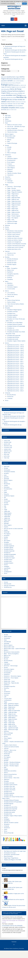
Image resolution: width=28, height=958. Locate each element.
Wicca (6, 400)
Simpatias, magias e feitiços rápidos (16, 341)
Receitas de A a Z (11, 260)
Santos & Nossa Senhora (10, 774)
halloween (16, 85)
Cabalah (9, 156)
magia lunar (7, 518)
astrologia (6, 478)
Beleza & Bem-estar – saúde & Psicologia (14, 648)
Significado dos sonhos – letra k (15, 363)
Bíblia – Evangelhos (12, 268)
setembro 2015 (7, 451)
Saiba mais (18, 3)
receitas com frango (14, 95)
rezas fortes (4, 105)
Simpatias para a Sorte (13, 330)
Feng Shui (7, 177)
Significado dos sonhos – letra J (15, 361)
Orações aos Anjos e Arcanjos (14, 238)
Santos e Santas (11, 302)
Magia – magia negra (9, 722)
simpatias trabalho (8, 563)
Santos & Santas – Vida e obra (11, 777)
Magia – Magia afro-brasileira (14, 192)
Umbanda (7, 393)
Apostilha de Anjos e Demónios (15, 130)
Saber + (7, 281)
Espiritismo (10, 272)
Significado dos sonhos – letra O (15, 370)
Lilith (8, 151)
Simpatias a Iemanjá (12, 311)
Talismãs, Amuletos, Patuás (14, 173)
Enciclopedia (7, 672)
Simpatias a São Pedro (9, 790)
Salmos (7, 291)
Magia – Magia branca (12, 194)
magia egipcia (7, 514)
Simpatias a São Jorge (9, 788)
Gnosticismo (10, 275)
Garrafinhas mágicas (9, 496)
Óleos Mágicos (11, 167)
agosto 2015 (7, 452)
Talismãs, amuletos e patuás (11, 822)
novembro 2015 (8, 447)
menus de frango (16, 89)
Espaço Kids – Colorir (9, 681)
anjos (2, 77)
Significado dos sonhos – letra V (15, 383)
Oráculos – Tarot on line (10, 750)
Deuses (7, 145)
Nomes (7, 227)
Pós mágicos (7, 533)
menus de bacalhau (5, 89)
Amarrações (8, 121)
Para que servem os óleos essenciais (13, 528)
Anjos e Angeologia (12, 128)
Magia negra (7, 520)
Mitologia (6, 523)
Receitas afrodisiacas (12, 259)
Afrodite (9, 147)
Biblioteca (9, 283)
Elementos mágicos (12, 158)
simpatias (4, 108)
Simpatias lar (7, 552)
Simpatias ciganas (11, 317)
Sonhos (7, 343)
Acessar (6, 582)
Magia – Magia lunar (12, 206)
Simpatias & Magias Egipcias (14, 309)
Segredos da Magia (12, 221)
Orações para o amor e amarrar (15, 247)
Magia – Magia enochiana (13, 205)
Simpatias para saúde (12, 339)
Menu (3, 25)
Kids (5, 506)
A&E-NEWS (8, 117)
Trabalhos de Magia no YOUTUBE (12, 859)
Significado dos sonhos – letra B (15, 346)
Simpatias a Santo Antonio (10, 784)
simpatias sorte (8, 561)
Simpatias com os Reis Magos (14, 322)
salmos (21, 105)
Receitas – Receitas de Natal (11, 764)
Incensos (9, 164)
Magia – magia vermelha (10, 726)
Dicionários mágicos (12, 287)
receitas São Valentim (17, 103)
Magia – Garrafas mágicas (13, 190)
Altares (7, 119)
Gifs (5, 497)
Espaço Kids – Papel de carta (11, 683)
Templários (10, 279)
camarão (10, 80)
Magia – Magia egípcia (9, 717)
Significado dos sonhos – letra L (15, 365)
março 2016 (7, 440)
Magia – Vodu (10, 219)
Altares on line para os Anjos (14, 124)
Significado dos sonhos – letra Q (15, 374)
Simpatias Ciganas (8, 547)
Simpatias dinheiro (8, 549)
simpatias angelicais (9, 545)
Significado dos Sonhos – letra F (15, 354)
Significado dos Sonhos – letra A (15, 345)
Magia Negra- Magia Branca (11, 858)
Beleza (5, 482)
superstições (7, 568)
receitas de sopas (10, 101)
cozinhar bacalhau (20, 80)
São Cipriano (7, 540)
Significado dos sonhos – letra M (15, 367)
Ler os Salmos (11, 292)
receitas (6, 537)
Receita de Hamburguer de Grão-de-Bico (15, 50)
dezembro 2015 (8, 445)
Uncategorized (7, 571)
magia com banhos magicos (8, 87)
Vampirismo (10, 175)
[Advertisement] (14, 613)
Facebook (14, 941)
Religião (7, 266)
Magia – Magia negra (12, 208)
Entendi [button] (24, 3)
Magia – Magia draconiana (14, 201)
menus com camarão (20, 87)
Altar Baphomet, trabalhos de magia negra (15, 851)
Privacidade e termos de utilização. (12, 925)
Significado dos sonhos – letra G (15, 356)
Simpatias (7, 308)
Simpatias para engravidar (13, 335)
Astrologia (9, 180)
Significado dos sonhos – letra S (15, 378)
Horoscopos (8, 179)
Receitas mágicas (11, 264)
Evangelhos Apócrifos (12, 274)
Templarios (6, 824)
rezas (22, 103)
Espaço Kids (7, 679)
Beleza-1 (6, 650)
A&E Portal (7, 115)
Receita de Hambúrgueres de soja (14, 59)
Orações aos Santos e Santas (14, 240)
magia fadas (7, 516)
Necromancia (7, 734)
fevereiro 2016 (7, 442)
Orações (7, 229)
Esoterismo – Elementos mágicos (12, 676)
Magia (6, 184)
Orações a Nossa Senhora (9, 91)
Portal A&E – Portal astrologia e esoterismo (14, 6)
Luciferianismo (11, 165)
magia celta (7, 511)
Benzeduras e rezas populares (15, 231)
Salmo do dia (10, 296)
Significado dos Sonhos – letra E (15, 352)
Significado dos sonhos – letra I (15, 359)
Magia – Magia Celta (12, 195)
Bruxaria (6, 659)
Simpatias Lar (10, 328)
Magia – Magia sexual (12, 210)
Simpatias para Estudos (13, 337)
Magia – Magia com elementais (12, 710)
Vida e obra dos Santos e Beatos (15, 304)
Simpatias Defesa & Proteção (14, 324)
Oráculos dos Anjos (12, 132)
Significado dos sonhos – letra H (15, 357)
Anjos (6, 123)
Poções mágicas (8, 752)
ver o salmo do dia (12, 109)
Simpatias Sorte (8, 814)
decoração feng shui (5, 82)
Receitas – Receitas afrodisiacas (12, 762)
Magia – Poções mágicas (13, 216)
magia (5, 509)
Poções (6, 530)
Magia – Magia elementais (14, 203)
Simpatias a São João (9, 786)
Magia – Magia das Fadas (13, 197)
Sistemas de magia (12, 223)
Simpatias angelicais (12, 315)
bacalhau (9, 77)
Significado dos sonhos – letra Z (15, 390)
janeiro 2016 (7, 444)
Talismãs (6, 570)
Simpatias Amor (11, 313)
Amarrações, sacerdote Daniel (11, 854)
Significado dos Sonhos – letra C (15, 348)
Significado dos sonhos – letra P (15, 372)
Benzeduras (10, 79)
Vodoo (5, 829)
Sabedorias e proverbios (10, 771)
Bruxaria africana (11, 394)
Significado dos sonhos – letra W (15, 385)
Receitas (7, 257)
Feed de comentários (9, 585)
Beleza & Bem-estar (10, 136)
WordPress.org (7, 587)
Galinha (10, 85)
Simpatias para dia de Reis (10, 807)
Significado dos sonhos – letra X (15, 387)
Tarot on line (10, 255)
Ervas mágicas (11, 162)
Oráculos (7, 251)
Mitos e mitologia (11, 152)
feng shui (18, 82)
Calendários (10, 285)
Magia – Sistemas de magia (11, 729)
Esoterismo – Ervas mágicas (11, 678)
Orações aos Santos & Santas (11, 746)
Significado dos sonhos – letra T (15, 379)
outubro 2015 (7, 449)
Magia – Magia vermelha (13, 212)
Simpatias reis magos (9, 558)
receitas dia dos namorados (20, 101)
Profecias (9, 277)
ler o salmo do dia (22, 85)
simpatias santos (8, 559)
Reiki (8, 141)
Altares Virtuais (7, 636)
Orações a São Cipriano (13, 236)
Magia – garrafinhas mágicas (11, 703)
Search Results (9, 306)
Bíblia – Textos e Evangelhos (11, 653)
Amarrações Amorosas (10, 853)
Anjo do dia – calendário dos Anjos (16, 126)
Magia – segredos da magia (11, 727)
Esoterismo (8, 154)
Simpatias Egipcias (8, 803)
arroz (5, 77)
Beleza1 (9, 139)
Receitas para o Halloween (6, 103)
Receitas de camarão (11, 97)
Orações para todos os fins (14, 249)
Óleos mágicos (7, 738)
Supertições (7, 821)
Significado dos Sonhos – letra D (15, 350)
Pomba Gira (10, 396)
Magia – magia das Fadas (10, 712)
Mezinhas (7, 225)
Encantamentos (11, 160)
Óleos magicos (7, 525)
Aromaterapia (10, 137)
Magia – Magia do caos (13, 199)
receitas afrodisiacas (14, 93)
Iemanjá (6, 502)
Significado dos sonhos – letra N (15, 368)
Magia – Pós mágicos (12, 217)
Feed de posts (7, 584)
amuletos (6, 473)
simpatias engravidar (9, 551)
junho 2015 (6, 456)
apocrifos (6, 477)
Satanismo (10, 169)
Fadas (5, 492)
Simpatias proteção (9, 556)
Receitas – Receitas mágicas (11, 765)
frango (4, 84)
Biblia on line (10, 270)
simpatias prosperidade (10, 554)
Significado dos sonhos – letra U (15, 381)
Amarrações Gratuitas (9, 471)
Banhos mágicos (9, 134)
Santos (7, 298)
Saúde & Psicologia (12, 143)
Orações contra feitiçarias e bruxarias (16, 243)
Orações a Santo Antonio (10, 745)
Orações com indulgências (14, 242)
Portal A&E (6, 532)
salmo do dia (16, 105)
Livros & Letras (11, 288)
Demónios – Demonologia (10, 665)
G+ (14, 944)
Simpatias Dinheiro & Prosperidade (16, 326)
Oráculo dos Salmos (12, 294)
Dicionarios (6, 487)
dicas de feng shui (12, 82)
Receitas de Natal (12, 99)
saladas (10, 105)
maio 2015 (6, 458)
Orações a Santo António (13, 234)
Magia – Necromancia (13, 214)
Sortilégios (10, 171)
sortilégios (6, 566)
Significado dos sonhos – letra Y (15, 389)
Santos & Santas (8, 776)
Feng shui (6, 494)
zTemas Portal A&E (8, 833)
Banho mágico (15, 77)
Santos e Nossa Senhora (13, 300)
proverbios (6, 535)
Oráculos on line (11, 253)
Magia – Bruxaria (11, 188)
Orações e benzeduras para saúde (16, 245)
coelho (14, 80)
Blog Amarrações (8, 856)
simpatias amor (14, 108)
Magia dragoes (7, 513)
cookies (6, 485)
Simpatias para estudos (10, 810)
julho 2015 (6, 454)
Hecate (9, 149)
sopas (7, 109)
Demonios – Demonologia (14, 186)
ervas (5, 490)
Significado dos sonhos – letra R (15, 376)
